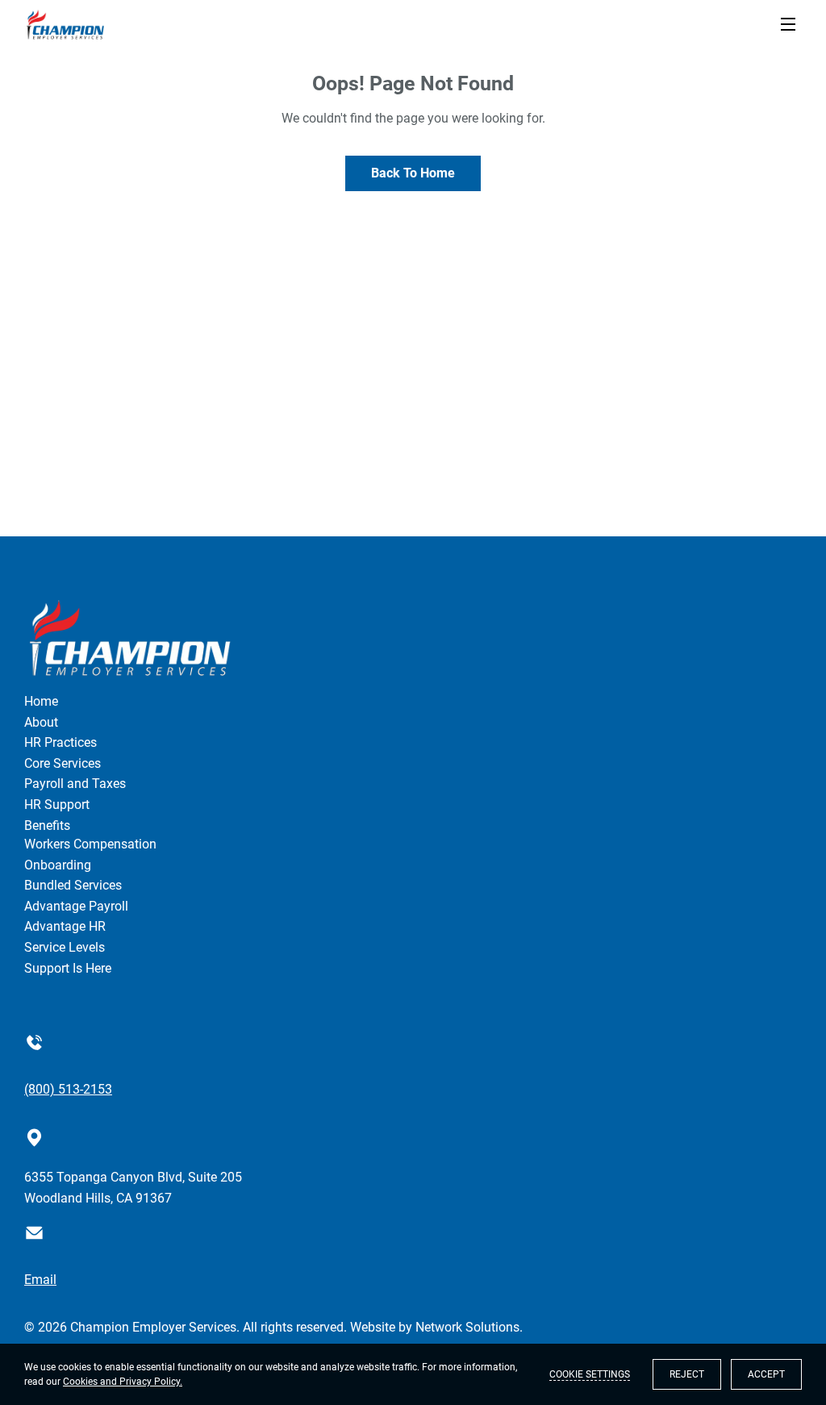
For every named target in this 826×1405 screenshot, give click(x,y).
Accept (766, 1374)
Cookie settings (589, 1374)
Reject (687, 1374)
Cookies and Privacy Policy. (122, 1381)
